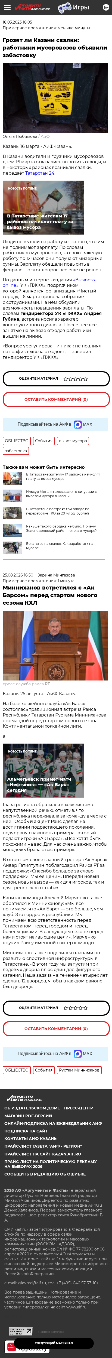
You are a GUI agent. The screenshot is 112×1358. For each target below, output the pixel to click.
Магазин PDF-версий (28, 1115)
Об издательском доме (32, 1108)
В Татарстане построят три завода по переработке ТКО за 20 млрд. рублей (57, 511)
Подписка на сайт (26, 1131)
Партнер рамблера (51, 1331)
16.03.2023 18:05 (17, 22)
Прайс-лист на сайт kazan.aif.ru (42, 1154)
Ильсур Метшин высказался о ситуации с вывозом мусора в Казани (61, 494)
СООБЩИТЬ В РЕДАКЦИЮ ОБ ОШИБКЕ (45, 1174)
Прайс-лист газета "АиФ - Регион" (43, 1146)
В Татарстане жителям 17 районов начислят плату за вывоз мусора (63, 476)
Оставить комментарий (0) (56, 399)
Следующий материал (54, 1343)
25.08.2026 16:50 (18, 575)
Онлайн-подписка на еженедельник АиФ (53, 1123)
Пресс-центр (78, 1108)
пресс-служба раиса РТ (26, 684)
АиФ (45, 136)
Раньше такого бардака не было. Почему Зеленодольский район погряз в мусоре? (61, 528)
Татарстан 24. (40, 173)
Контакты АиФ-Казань (30, 1138)
